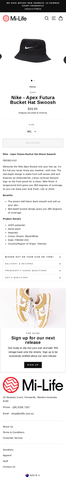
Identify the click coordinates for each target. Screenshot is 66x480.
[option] (33, 6)
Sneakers (8, 449)
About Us (8, 426)
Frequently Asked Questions (26, 270)
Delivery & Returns (19, 264)
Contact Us (9, 466)
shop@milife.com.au (22, 413)
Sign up (33, 365)
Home (32, 86)
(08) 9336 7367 (21, 407)
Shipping (22, 113)
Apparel (7, 455)
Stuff (5, 461)
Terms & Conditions (13, 432)
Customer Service (13, 438)
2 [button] (35, 81)
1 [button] (32, 81)
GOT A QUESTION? (16, 277)
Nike (33, 92)
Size (32, 125)
